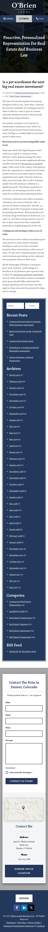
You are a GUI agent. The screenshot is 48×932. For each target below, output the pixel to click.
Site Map (22, 922)
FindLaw (41, 925)
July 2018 (13, 503)
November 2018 (16, 477)
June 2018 (13, 510)
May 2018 (13, 516)
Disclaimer (11, 767)
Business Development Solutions (19, 925)
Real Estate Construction (20, 617)
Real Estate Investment (20, 96)
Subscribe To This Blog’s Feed (22, 651)
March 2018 (14, 529)
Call (41, 18)
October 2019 (15, 407)
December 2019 (16, 394)
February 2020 (15, 381)
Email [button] (25, 18)
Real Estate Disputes (18, 624)
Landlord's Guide (17, 611)
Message (9, 740)
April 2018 (13, 523)
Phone (8, 727)
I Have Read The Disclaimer (21, 772)
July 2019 (13, 426)
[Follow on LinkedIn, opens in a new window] (24, 908)
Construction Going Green (21, 341)
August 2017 (14, 574)
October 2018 (15, 484)
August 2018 (14, 497)
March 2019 (14, 452)
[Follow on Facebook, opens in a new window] (17, 908)
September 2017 (16, 568)
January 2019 (15, 465)
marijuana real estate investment (28, 274)
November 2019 (16, 400)
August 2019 (14, 420)
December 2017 (16, 548)
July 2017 (13, 580)
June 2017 (13, 587)
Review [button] (24, 898)
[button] (45, 929)
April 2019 (13, 445)
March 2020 (14, 374)
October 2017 (15, 561)
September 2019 (16, 413)
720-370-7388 (24, 858)
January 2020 (15, 387)
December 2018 (16, 471)
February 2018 (15, 535)
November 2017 (16, 555)
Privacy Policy (34, 922)
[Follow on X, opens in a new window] (31, 908)
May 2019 (13, 439)
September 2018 (16, 490)
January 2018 (15, 542)
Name (8, 702)
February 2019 (15, 458)
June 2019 (13, 432)
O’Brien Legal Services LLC (27, 92)
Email (8, 715)
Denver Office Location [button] (24, 871)
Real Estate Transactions (20, 637)
